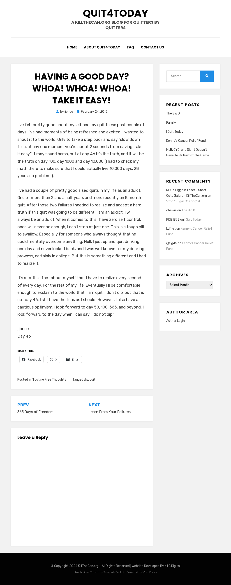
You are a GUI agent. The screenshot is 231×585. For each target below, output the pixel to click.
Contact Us (152, 47)
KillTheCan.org (88, 566)
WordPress (150, 572)
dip (86, 380)
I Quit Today (174, 132)
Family (171, 123)
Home (72, 47)
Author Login (175, 321)
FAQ (130, 47)
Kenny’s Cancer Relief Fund (186, 141)
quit (92, 380)
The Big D (173, 113)
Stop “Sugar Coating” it (183, 201)
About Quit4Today (102, 47)
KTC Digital (172, 566)
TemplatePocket (114, 572)
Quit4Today (115, 13)
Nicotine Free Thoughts (49, 380)
